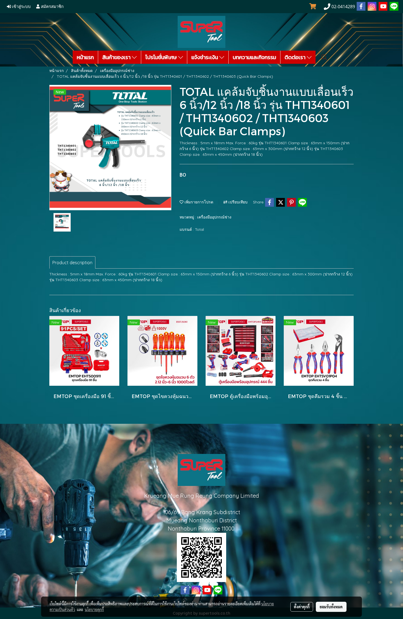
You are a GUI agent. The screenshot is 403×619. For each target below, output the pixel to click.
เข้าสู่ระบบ (21, 6)
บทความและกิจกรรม (254, 57)
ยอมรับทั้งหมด (331, 606)
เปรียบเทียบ (237, 202)
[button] (324, 57)
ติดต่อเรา (296, 57)
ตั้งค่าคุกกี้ (302, 606)
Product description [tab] (72, 262)
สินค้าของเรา (117, 57)
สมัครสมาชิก (52, 6)
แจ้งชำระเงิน (205, 57)
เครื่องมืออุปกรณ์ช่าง (214, 217)
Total (199, 229)
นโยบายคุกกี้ (94, 609)
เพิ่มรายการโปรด (198, 202)
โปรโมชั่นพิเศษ (161, 57)
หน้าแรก (85, 57)
